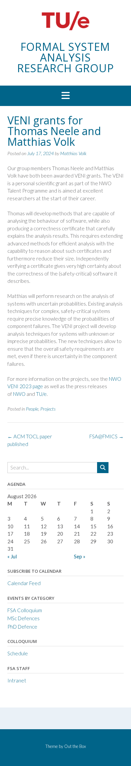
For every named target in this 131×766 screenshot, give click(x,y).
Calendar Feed (24, 583)
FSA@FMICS (106, 436)
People (32, 409)
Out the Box (75, 746)
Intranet (16, 680)
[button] (65, 96)
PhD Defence (22, 627)
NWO (19, 394)
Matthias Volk (73, 153)
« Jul (12, 556)
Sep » (79, 556)
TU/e (41, 394)
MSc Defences (23, 618)
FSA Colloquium (24, 610)
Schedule (17, 653)
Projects (48, 409)
